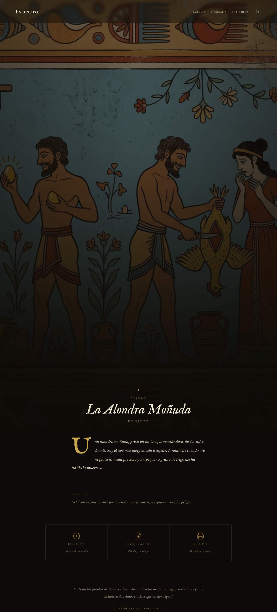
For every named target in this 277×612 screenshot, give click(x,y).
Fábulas (199, 12)
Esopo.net (29, 12)
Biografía (219, 12)
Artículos (240, 12)
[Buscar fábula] (257, 11)
